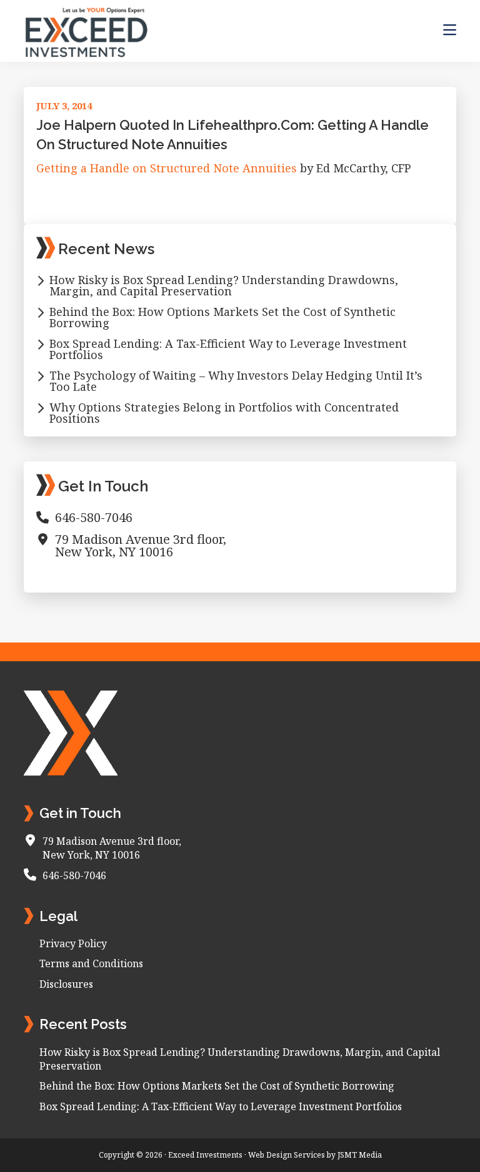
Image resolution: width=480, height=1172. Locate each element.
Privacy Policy (73, 943)
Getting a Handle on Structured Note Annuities (166, 167)
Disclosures (66, 984)
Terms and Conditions (91, 963)
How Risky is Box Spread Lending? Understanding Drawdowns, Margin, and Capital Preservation (223, 285)
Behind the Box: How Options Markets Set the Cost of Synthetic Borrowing (222, 317)
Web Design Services (286, 1155)
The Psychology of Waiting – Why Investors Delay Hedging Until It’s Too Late (235, 381)
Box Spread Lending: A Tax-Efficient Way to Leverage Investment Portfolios (228, 349)
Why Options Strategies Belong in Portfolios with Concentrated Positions (224, 412)
